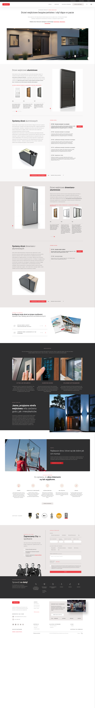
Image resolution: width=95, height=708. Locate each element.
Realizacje (35, 627)
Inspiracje (57, 4)
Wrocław (71, 618)
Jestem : (51, 533)
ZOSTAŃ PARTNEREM (17, 629)
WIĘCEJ (79, 126)
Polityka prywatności (36, 633)
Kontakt (88, 0)
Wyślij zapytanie (78, 4)
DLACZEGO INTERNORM (54, 624)
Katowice (63, 618)
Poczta (61, 539)
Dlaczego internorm (66, 4)
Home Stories (36, 625)
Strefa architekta (81, 0)
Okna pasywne (36, 603)
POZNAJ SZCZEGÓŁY (47, 503)
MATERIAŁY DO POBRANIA (76, 629)
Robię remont (53, 549)
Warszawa (56, 618)
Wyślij (65, 571)
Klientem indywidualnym (55, 535)
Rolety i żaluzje (36, 608)
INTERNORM (40, 9)
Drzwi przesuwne (37, 605)
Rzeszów (79, 618)
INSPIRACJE (36, 624)
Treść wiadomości (56, 553)
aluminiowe (56, 21)
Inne (78, 535)
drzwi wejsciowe (53, 9)
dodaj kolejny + (58, 561)
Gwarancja (51, 627)
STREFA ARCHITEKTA (17, 631)
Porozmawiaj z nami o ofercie (38, 175)
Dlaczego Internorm (53, 625)
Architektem (64, 535)
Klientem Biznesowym (72, 535)
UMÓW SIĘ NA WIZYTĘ (57, 614)
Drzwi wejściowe (36, 606)
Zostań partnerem (73, 0)
